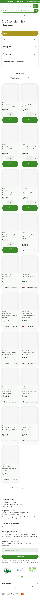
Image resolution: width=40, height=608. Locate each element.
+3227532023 (14, 511)
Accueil (3, 16)
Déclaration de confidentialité (24, 587)
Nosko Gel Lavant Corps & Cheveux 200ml (10, 353)
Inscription (20, 557)
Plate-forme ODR (12, 589)
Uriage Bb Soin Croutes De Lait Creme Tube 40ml (29, 149)
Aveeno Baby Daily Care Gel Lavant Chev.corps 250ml (30, 237)
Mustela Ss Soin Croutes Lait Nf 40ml (9, 106)
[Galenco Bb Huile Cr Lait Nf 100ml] (29, 264)
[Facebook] (18, 577)
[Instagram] (22, 577)
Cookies (4, 589)
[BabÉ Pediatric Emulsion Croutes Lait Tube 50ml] (29, 376)
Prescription (21, 536)
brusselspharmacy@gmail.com (18, 513)
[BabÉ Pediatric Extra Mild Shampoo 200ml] (10, 415)
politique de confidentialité (29, 562)
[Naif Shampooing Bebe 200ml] (10, 222)
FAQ (2, 527)
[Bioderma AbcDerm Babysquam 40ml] (29, 178)
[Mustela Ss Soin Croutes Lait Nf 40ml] (10, 92)
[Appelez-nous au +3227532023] (30, 6)
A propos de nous (8, 534)
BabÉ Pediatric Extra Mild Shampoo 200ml (9, 429)
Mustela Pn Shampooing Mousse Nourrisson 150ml (9, 193)
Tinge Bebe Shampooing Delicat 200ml (9, 469)
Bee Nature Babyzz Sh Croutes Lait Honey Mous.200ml (29, 316)
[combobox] (17, 11)
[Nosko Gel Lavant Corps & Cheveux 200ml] (10, 340)
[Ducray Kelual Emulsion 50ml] (29, 92)
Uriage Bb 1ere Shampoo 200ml (7, 148)
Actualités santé (29, 534)
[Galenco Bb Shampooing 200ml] (10, 264)
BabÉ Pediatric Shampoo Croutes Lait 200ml (29, 430)
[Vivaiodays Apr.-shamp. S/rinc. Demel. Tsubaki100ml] (10, 376)
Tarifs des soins (31, 536)
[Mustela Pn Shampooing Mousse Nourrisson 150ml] (10, 178)
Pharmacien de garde (9, 536)
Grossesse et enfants (15, 16)
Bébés (26, 16)
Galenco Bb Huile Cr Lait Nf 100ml (28, 278)
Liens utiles (19, 534)
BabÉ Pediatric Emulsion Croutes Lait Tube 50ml (29, 391)
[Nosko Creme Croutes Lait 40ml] (29, 340)
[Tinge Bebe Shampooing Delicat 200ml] (10, 454)
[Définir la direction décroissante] (28, 78)
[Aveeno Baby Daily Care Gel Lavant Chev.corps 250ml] (29, 222)
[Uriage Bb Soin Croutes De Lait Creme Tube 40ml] (29, 134)
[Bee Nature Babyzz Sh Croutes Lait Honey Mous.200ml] (29, 301)
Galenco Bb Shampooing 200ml (8, 278)
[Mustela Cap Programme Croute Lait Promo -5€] (10, 301)
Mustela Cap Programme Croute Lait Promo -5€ (10, 316)
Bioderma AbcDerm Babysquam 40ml (28, 192)
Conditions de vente (7, 587)
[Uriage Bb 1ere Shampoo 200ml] (10, 134)
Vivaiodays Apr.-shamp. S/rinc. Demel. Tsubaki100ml (10, 391)
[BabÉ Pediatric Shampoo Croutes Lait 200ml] (29, 415)
